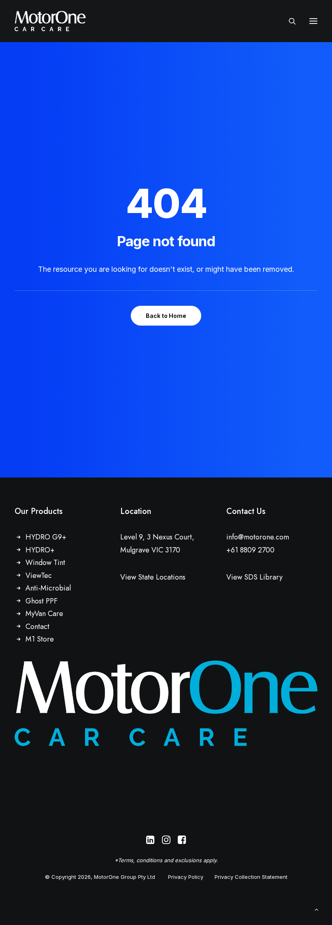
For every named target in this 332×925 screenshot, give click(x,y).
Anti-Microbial (48, 588)
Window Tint (45, 562)
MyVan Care (44, 613)
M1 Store (40, 639)
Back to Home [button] (166, 315)
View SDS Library (254, 577)
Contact (37, 626)
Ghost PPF (41, 601)
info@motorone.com (257, 537)
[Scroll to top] (316, 909)
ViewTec (39, 575)
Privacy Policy (185, 877)
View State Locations (152, 577)
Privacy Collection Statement (251, 877)
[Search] (288, 21)
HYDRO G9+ (46, 537)
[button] (313, 21)
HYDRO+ (40, 550)
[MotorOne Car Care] (50, 21)
